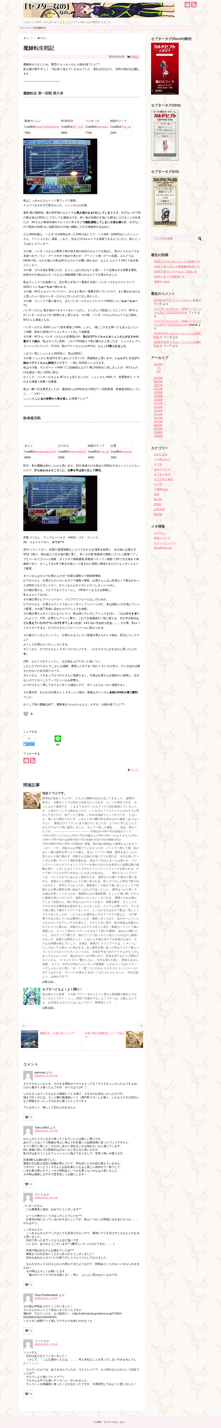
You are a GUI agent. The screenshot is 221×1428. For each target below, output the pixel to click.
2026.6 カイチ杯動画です (169, 276)
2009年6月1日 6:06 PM (46, 1075)
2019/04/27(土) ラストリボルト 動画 (176, 300)
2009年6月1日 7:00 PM (46, 1131)
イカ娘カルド (162, 459)
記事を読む (48, 981)
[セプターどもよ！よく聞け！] (32, 996)
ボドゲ (158, 484)
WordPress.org (163, 547)
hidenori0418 (78, 451)
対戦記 (135, 56)
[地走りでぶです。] (32, 800)
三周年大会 (161, 489)
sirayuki (127, 451)
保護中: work (161, 281)
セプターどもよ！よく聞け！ (62, 989)
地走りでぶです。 (54, 793)
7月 (159, 368)
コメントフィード (165, 543)
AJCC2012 (160, 454)
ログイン (159, 533)
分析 (156, 494)
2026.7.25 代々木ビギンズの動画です (177, 261)
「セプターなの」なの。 (114, 1422)
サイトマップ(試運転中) (33, 27)
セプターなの (162, 474)
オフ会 (158, 464)
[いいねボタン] (25, 714)
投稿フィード (162, 538)
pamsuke (102, 126)
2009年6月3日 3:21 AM (46, 1197)
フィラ (135, 769)
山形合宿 (159, 509)
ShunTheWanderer (47, 126)
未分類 (158, 514)
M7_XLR (78, 126)
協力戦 (158, 499)
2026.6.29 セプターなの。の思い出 (175, 271)
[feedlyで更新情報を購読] (187, 4)
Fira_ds (126, 126)
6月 (159, 371)
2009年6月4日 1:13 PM (46, 1298)
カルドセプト (162, 469)
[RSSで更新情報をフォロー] (194, 4)
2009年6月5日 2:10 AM (46, 1344)
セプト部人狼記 (163, 479)
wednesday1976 (46, 451)
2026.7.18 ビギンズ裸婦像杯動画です (177, 266)
